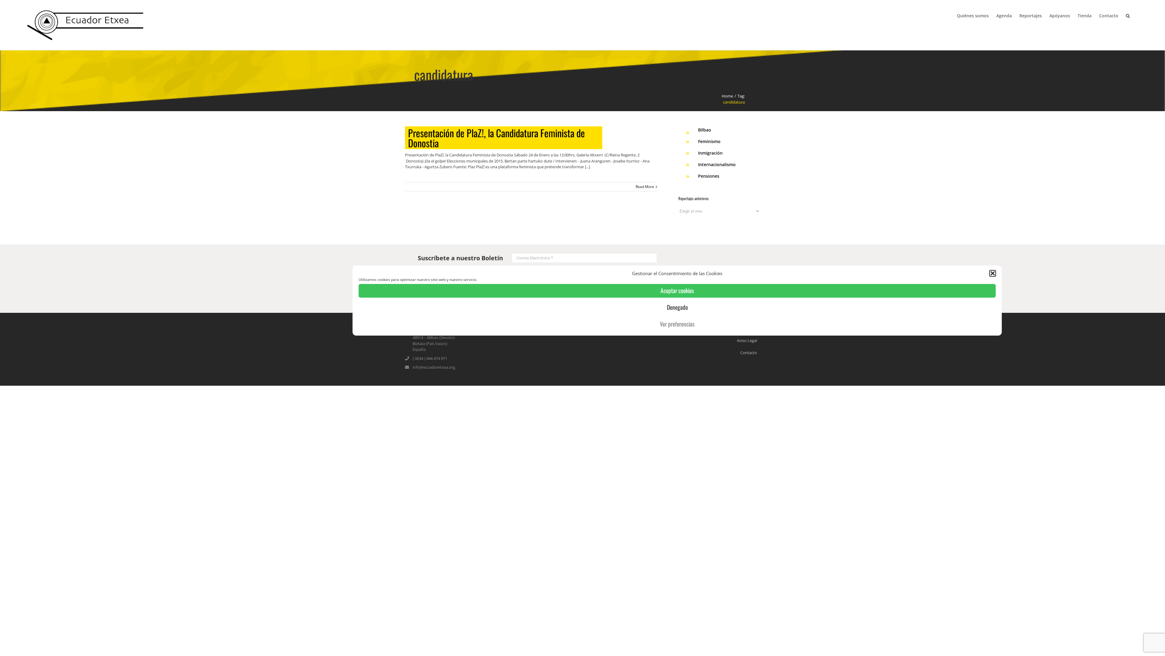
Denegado (677, 307)
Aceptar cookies (677, 290)
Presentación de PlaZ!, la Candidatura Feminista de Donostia (496, 137)
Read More (645, 186)
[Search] (1128, 15)
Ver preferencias (677, 323)
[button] (993, 273)
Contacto (748, 352)
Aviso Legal (747, 340)
